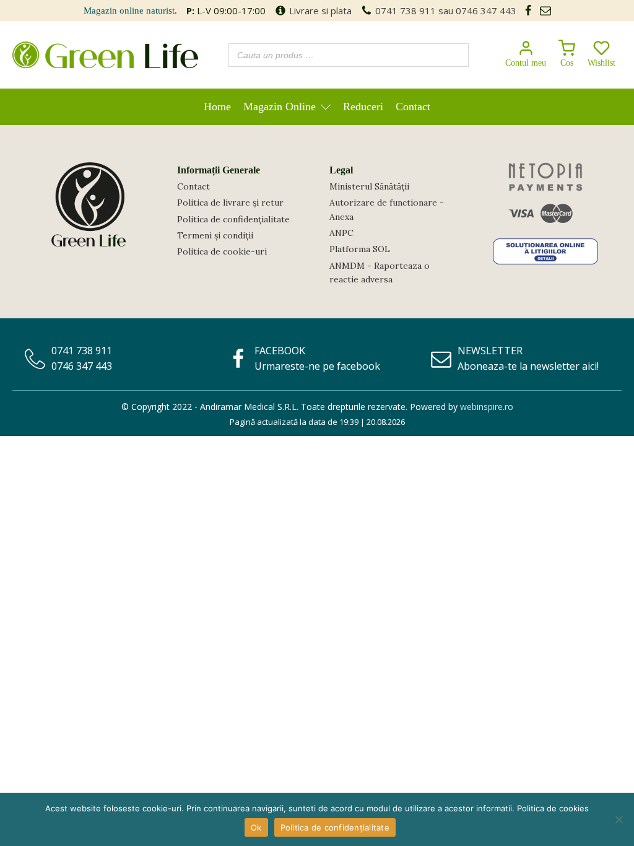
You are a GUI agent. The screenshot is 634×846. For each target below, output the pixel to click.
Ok (256, 827)
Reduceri (363, 106)
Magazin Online (279, 106)
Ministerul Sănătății (369, 186)
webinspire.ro (486, 406)
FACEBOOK (279, 350)
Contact (413, 106)
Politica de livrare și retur (230, 202)
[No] (618, 819)
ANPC (341, 232)
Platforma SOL (359, 249)
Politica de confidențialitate (233, 219)
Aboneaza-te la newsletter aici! (528, 366)
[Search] (455, 55)
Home (217, 106)
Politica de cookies (553, 808)
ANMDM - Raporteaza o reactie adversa (379, 272)
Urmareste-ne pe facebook (317, 366)
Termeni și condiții (215, 235)
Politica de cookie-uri (222, 251)
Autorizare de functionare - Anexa (386, 209)
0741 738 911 (405, 10)
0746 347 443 (486, 10)
